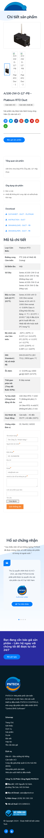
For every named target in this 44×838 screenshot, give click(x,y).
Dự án (7, 735)
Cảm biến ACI (10, 105)
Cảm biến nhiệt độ (26, 105)
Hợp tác (8, 741)
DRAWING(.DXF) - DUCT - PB (19, 225)
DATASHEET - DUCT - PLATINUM (21, 214)
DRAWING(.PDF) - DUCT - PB (19, 231)
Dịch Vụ (8, 729)
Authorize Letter (22, 597)
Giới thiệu (9, 725)
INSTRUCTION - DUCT (16, 220)
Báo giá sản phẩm (14, 140)
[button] (18, 619)
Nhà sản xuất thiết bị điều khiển (18, 772)
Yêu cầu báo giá (11, 745)
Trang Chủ (9, 722)
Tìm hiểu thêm (23, 604)
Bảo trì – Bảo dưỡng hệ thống (17, 756)
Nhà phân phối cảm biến (15, 769)
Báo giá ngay (12, 657)
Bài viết (8, 738)
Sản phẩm (9, 732)
